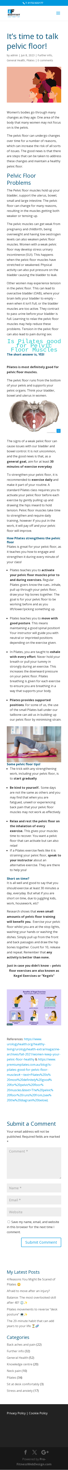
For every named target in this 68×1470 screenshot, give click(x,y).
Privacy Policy (16, 1413)
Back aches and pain (21, 1344)
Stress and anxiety (20, 1391)
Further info (45, 55)
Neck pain (14, 1371)
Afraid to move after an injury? (28, 1291)
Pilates (30, 60)
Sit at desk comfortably (23, 1384)
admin (14, 55)
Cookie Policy (38, 1413)
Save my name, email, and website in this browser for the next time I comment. (33, 1227)
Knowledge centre (19, 1364)
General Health (16, 60)
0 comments (45, 60)
